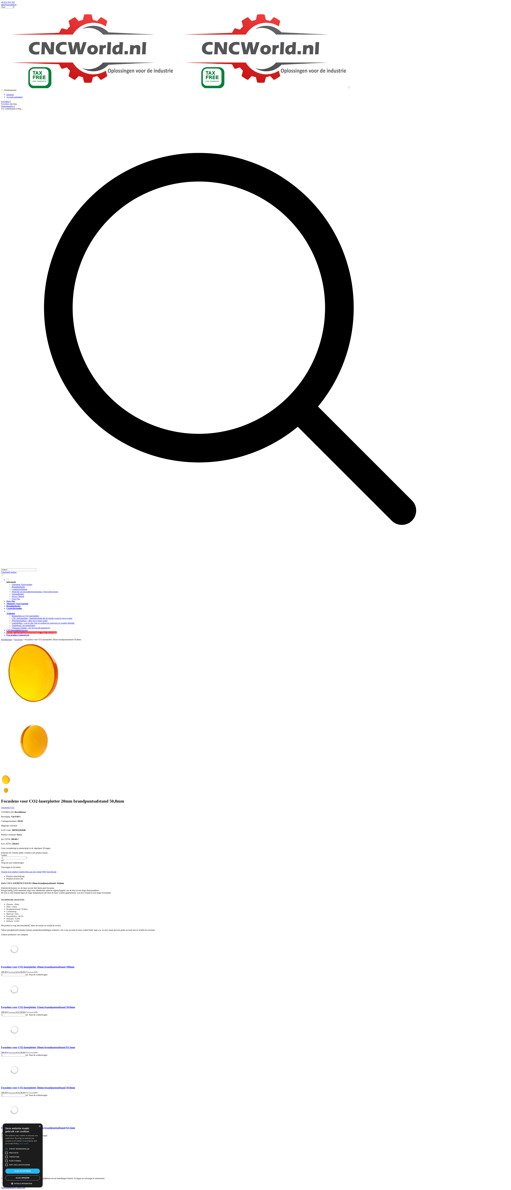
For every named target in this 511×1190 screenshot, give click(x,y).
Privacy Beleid (18, 596)
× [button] (40, 1126)
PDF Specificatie (49, 872)
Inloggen (10, 95)
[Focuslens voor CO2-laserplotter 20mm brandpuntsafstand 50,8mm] (34, 706)
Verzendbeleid (18, 594)
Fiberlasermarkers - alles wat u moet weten (30, 621)
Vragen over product (9, 872)
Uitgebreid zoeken (9, 572)
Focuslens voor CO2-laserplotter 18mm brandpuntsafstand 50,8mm (38, 1087)
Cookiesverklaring (19, 589)
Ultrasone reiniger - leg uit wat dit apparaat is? (31, 628)
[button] (22, 1183)
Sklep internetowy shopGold (13, 1188)
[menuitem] (232, 589)
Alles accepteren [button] (22, 1171)
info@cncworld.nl (8, 4)
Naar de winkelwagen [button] (38, 974)
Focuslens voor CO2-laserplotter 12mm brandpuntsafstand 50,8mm (38, 1007)
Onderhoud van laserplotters (23, 625)
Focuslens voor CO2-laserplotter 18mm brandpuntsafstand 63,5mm (38, 1047)
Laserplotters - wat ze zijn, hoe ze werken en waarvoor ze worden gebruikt (43, 623)
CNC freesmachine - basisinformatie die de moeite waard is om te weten (42, 618)
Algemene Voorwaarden (22, 584)
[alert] (23, 1155)
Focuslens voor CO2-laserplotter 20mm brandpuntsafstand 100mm (37, 966)
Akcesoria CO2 (7, 807)
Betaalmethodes (18, 587)
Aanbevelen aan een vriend (30, 872)
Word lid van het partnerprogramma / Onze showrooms (35, 592)
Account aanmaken (14, 97)
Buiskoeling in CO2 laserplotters (25, 616)
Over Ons (16, 599)
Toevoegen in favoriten (10, 867)
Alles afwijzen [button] (23, 1178)
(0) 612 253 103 (8, 2)
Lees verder (24, 1143)
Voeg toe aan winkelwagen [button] (12, 863)
